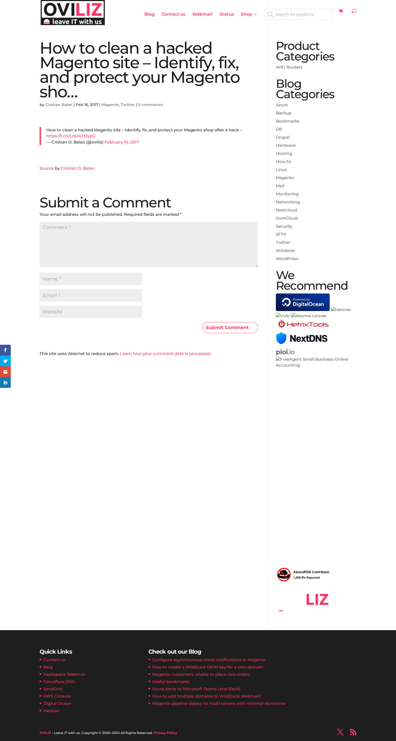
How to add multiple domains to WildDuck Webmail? (207, 696)
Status (227, 14)
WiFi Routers (289, 67)
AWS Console (57, 696)
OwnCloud (287, 218)
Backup (283, 112)
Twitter (128, 104)
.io (285, 352)
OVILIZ (45, 733)
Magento (110, 104)
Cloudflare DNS (58, 681)
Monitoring (287, 193)
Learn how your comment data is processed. (165, 353)
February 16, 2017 (122, 142)
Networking (288, 201)
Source (47, 168)
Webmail (202, 14)
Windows (285, 250)
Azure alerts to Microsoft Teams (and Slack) (196, 688)
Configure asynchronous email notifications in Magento (209, 659)
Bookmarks (288, 121)
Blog (149, 14)
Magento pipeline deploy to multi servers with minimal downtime (219, 703)
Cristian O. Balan (78, 168)
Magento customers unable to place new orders (201, 674)
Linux (281, 169)
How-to (283, 161)
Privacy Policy (165, 733)
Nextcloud (286, 210)
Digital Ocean (57, 703)
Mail (280, 185)
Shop (246, 14)
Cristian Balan (59, 104)
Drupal (283, 137)
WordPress (287, 258)
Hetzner (51, 710)
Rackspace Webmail (64, 674)
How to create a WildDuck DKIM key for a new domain (207, 667)
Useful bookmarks (171, 681)
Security (284, 226)
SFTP (281, 234)
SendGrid (52, 688)
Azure (282, 104)
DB (279, 129)
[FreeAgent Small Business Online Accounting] (316, 365)
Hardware (286, 145)
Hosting (284, 153)
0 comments (150, 104)
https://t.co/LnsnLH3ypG (71, 135)
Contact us (173, 14)
